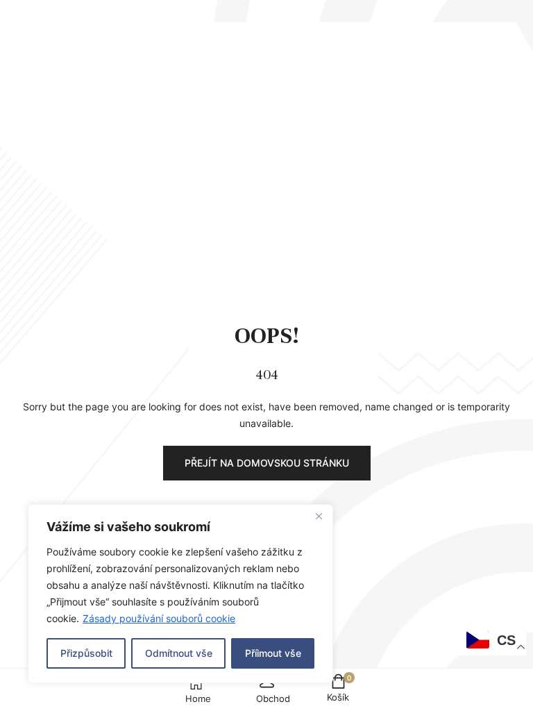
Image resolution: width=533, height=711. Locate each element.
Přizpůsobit (86, 653)
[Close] (318, 516)
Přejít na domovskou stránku (267, 463)
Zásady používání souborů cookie (159, 618)
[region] (180, 593)
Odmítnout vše (178, 653)
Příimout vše (273, 653)
